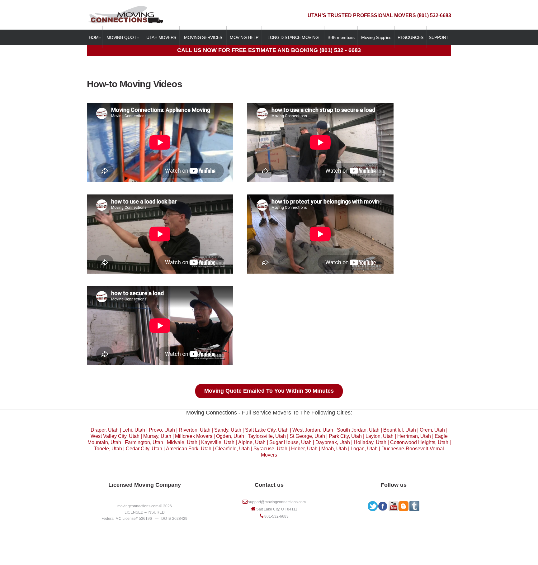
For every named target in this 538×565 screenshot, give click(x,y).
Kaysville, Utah (217, 442)
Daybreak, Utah (332, 442)
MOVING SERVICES (203, 37)
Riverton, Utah (194, 430)
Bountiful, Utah (399, 430)
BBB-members (341, 37)
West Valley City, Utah (115, 436)
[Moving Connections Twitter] (373, 504)
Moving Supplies (376, 37)
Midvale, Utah (182, 442)
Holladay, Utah (370, 442)
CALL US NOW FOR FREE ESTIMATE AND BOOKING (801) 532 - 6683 (269, 50)
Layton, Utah (380, 436)
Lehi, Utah (133, 430)
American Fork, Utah (188, 448)
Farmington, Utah (144, 442)
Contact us (269, 485)
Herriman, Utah (414, 436)
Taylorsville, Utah (267, 436)
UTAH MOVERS (161, 37)
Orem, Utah (432, 430)
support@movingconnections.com (277, 502)
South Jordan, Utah (358, 430)
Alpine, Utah (252, 442)
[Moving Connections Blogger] (403, 504)
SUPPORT (439, 37)
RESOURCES (410, 37)
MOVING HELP (244, 37)
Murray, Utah (157, 436)
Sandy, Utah (227, 430)
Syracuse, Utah (270, 448)
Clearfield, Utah (232, 448)
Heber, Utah (304, 448)
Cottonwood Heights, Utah (419, 442)
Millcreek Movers (193, 436)
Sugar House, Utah (290, 442)
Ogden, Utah (230, 436)
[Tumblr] (414, 504)
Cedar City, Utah (144, 448)
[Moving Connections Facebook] (383, 504)
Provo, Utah (162, 430)
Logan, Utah (364, 448)
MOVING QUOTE (122, 37)
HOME (95, 37)
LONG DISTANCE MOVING (293, 37)
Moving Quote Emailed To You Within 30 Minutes (269, 391)
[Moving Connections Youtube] (394, 504)
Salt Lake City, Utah (267, 430)
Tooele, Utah (108, 448)
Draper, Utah (105, 430)
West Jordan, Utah (312, 430)
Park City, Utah (345, 436)
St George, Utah (307, 436)
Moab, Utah (334, 448)
